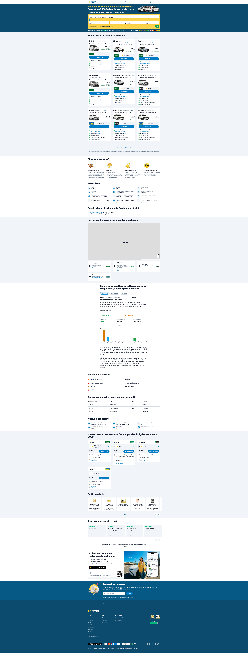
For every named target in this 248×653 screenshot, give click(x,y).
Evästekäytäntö (128, 648)
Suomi (128, 2)
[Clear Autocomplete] (158, 17)
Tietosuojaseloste (120, 648)
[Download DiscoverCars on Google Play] (93, 567)
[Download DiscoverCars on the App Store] (102, 567)
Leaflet (143, 259)
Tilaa (129, 593)
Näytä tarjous (99, 57)
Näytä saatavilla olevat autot (97, 268)
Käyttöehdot (136, 648)
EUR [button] (120, 2)
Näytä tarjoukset (104, 451)
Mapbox (147, 259)
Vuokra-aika (124, 293)
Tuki (135, 2)
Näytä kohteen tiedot (96, 62)
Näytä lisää (124, 147)
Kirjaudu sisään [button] (155, 2)
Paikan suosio (114, 293)
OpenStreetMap (153, 259)
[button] (127, 243)
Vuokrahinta (104, 293)
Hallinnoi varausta (142, 2)
